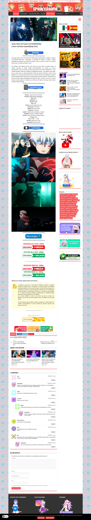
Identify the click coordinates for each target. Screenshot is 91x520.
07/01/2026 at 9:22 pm (52, 420)
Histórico (73, 202)
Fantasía (24, 337)
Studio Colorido (72, 214)
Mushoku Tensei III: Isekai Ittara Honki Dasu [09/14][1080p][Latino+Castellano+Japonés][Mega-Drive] (48, 361)
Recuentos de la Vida (65, 212)
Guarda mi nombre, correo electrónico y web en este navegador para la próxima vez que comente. (30, 485)
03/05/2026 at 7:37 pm (52, 435)
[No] (89, 517)
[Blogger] (70, 1)
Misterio (74, 208)
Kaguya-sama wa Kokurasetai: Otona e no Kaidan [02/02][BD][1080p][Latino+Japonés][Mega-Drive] (73, 95)
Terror (62, 218)
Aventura (74, 194)
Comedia (72, 196)
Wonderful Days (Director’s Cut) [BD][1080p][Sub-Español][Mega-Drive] (47, 342)
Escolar (20, 337)
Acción (16, 337)
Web (12, 480)
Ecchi (75, 198)
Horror (62, 204)
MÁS (67, 13)
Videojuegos (69, 218)
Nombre (13, 471)
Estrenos (69, 200)
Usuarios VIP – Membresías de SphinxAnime (72, 100)
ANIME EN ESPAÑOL (50, 13)
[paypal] (73, 1)
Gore (62, 202)
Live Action (63, 206)
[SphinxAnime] (45, 7)
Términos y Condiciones (24, 1)
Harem (67, 202)
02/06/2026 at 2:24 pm (52, 412)
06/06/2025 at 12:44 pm (52, 383)
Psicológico (75, 210)
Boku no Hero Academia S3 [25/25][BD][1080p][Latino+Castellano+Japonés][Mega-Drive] (18, 361)
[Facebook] (65, 1)
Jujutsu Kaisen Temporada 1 (36, 96)
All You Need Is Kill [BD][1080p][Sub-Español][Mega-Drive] (33, 359)
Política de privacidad (50, 517)
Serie (35, 98)
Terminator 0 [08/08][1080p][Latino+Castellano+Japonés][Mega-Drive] (19, 343)
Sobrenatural (63, 214)
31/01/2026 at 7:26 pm (52, 427)
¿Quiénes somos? (16, 1)
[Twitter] (67, 1)
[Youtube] (68, 1)
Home (10, 1)
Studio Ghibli (63, 216)
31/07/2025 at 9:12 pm (52, 391)
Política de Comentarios (34, 1)
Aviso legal (41, 1)
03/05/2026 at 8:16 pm (52, 442)
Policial (68, 210)
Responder (53, 380)
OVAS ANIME (43, 13)
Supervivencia (71, 216)
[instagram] (71, 1)
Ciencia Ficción (64, 196)
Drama (69, 198)
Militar (68, 208)
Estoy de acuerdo (41, 517)
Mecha (62, 208)
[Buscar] (82, 1)
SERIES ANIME (16, 13)
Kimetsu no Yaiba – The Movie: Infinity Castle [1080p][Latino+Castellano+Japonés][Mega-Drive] (73, 89)
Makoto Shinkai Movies (72, 206)
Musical (62, 210)
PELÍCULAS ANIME (23, 13)
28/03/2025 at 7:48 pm (52, 376)
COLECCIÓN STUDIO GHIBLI (34, 13)
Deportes (63, 198)
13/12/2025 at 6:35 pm (52, 398)
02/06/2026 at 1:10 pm (52, 405)
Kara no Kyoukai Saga (70, 204)
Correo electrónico (15, 476)
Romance (74, 212)
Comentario (14, 458)
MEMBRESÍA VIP (60, 13)
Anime (68, 194)
